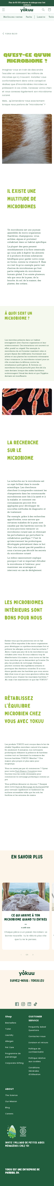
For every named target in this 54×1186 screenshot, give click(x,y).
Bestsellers (10, 1023)
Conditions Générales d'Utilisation (34, 1071)
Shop (8, 1016)
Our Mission (11, 1101)
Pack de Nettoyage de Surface (29, 787)
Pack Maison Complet (25, 771)
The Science (11, 1095)
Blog (7, 1107)
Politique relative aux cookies (37, 1060)
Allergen (9, 1041)
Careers (9, 1113)
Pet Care (9, 1047)
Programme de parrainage (13, 1055)
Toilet (8, 1029)
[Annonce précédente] (5, 3)
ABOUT (9, 1089)
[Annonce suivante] (49, 3)
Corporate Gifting (14, 1063)
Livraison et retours (38, 1042)
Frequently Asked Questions (37, 1029)
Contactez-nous (37, 1036)
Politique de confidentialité (36, 1050)
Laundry (9, 1035)
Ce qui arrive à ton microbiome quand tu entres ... (25, 919)
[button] (4, 10)
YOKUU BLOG (11, 33)
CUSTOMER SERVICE (35, 1018)
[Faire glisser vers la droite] (33, 955)
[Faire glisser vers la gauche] (21, 955)
